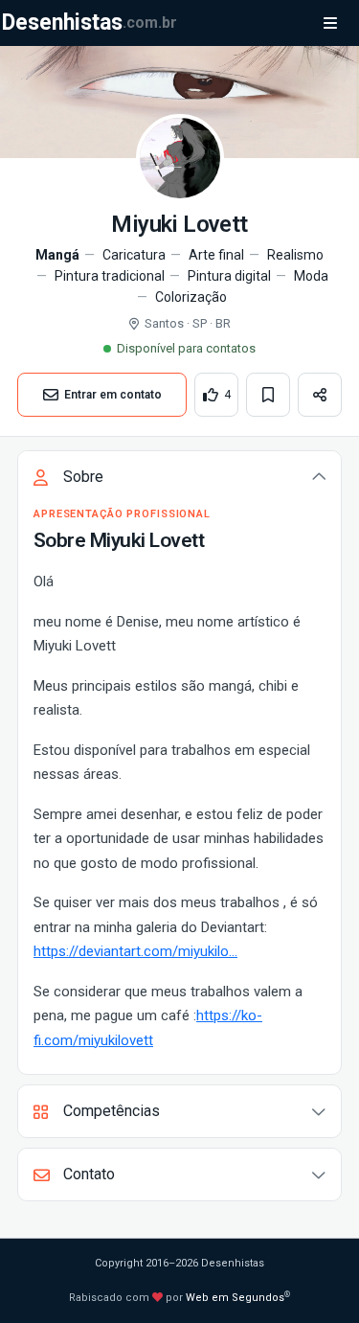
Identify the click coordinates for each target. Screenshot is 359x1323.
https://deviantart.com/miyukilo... (135, 951)
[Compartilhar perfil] (320, 395)
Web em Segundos (235, 1297)
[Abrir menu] (330, 23)
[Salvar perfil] (268, 395)
